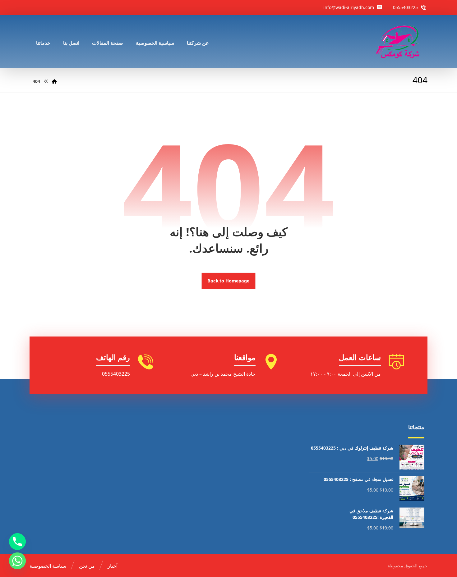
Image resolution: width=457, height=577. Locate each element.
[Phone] (17, 541)
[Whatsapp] (17, 560)
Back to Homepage (229, 281)
